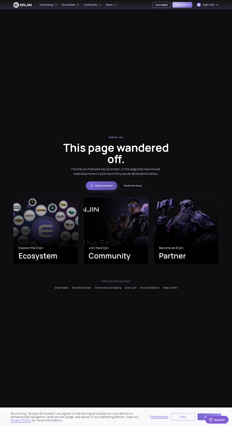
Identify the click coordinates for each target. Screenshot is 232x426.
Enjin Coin (131, 287)
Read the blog (132, 185)
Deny (183, 417)
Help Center (170, 287)
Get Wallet (161, 5)
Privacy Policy (21, 420)
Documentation (149, 287)
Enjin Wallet (61, 287)
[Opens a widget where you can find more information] (217, 420)
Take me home (104, 185)
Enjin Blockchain (81, 287)
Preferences (159, 417)
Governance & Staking (108, 287)
